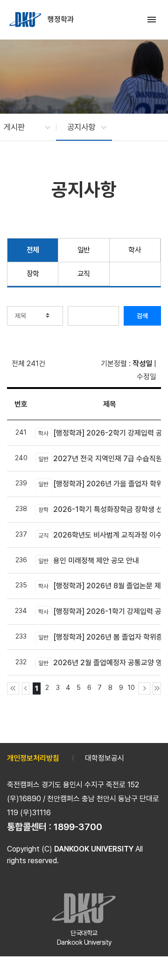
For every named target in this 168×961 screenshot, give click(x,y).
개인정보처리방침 (33, 758)
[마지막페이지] (157, 688)
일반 (83, 249)
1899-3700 (78, 826)
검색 (142, 316)
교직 (83, 273)
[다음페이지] (144, 688)
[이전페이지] (26, 688)
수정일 (146, 376)
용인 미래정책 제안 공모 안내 (88, 560)
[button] (22, 127)
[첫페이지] (13, 688)
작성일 (142, 363)
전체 (33, 249)
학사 (134, 249)
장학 (33, 273)
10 (131, 687)
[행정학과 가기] (26, 19)
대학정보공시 (104, 758)
